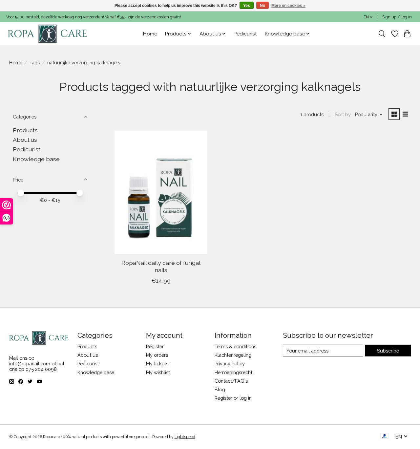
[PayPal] (384, 437)
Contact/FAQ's (231, 381)
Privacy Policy (230, 363)
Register (155, 346)
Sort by (343, 114)
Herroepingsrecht (233, 372)
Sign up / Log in (397, 17)
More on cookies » (288, 5)
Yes (246, 5)
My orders (157, 355)
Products (25, 130)
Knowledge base (36, 159)
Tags (35, 62)
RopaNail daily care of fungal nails (160, 266)
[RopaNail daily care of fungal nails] (161, 192)
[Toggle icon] (382, 34)
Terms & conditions (235, 346)
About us (25, 139)
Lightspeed (185, 437)
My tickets (157, 363)
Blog (220, 389)
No (262, 5)
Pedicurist (245, 34)
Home (150, 34)
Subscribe (388, 350)
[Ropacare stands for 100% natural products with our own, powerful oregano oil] (47, 34)
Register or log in (233, 398)
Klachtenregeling (233, 355)
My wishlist (158, 372)
